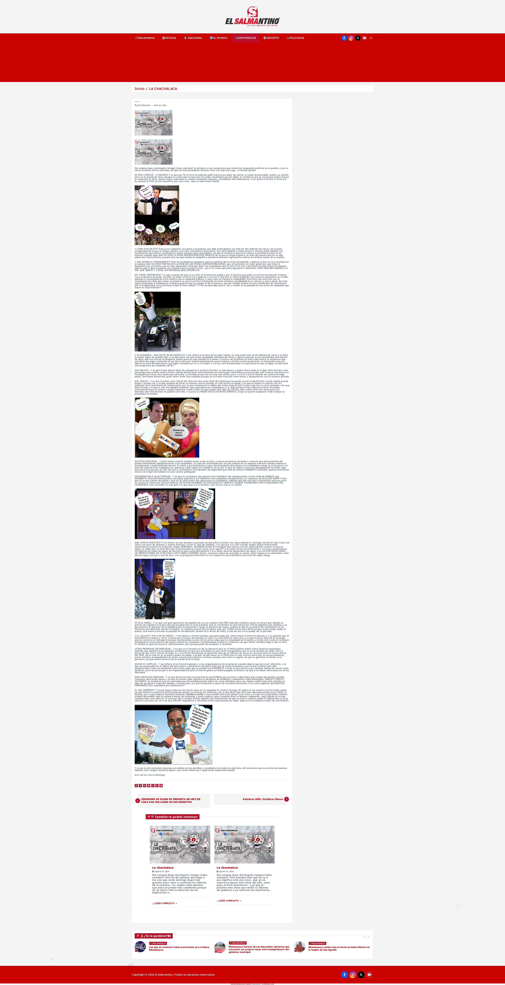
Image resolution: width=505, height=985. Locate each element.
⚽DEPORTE (271, 37)
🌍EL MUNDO (218, 37)
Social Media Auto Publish (241, 984)
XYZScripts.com (268, 984)
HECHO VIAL (157, 943)
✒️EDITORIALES (245, 37)
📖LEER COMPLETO (163, 903)
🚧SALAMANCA (145, 37)
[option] (173, 946)
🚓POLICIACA (295, 37)
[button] (365, 936)
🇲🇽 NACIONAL (193, 37)
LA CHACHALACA (163, 89)
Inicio (140, 89)
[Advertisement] (252, 62)
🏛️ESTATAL (169, 37)
